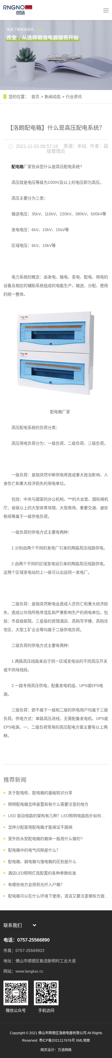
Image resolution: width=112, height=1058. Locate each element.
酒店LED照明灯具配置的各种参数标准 (42, 873)
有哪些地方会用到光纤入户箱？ (36, 884)
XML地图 (83, 1041)
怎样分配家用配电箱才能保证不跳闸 (40, 827)
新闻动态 (53, 96)
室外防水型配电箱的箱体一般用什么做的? (45, 838)
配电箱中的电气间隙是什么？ (34, 850)
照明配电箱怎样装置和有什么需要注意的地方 (48, 804)
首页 (35, 96)
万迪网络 (65, 1050)
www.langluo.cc (29, 971)
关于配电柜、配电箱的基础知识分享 (40, 792)
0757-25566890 (33, 940)
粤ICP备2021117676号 (56, 1041)
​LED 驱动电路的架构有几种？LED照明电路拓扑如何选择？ (58, 815)
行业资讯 (74, 96)
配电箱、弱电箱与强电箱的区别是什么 (42, 861)
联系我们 (12, 925)
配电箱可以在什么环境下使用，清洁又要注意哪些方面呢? (58, 896)
